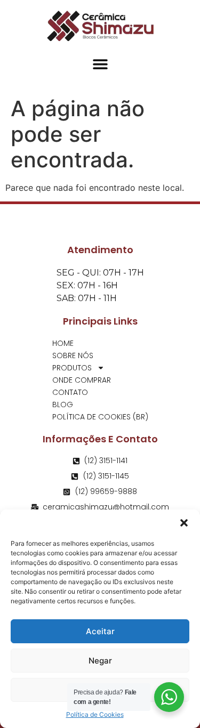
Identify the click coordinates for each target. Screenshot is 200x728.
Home (63, 343)
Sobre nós (72, 355)
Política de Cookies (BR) (100, 416)
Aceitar (100, 631)
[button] (184, 522)
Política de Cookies (95, 714)
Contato (70, 392)
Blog (62, 404)
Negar (100, 661)
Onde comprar (81, 380)
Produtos (72, 367)
